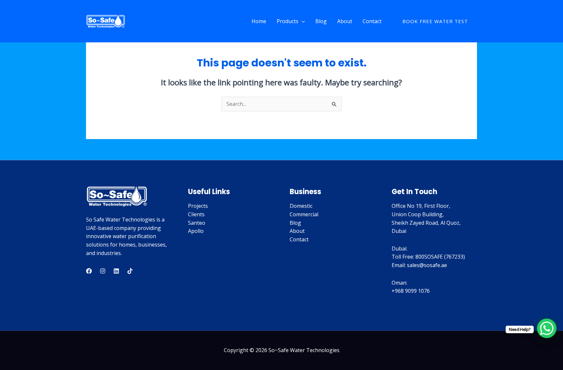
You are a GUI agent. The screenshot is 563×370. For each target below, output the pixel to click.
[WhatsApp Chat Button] (546, 328)
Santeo (196, 222)
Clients (196, 214)
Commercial (304, 214)
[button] (301, 21)
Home (259, 21)
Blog (321, 21)
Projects (198, 205)
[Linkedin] (116, 271)
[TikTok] (130, 271)
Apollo (196, 231)
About (344, 21)
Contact (372, 21)
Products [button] (287, 21)
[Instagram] (103, 271)
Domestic (301, 205)
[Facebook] (89, 271)
